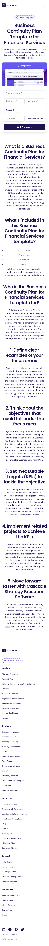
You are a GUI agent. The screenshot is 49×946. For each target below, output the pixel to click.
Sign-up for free (25, 623)
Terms (5, 934)
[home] (9, 5)
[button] (44, 5)
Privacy (13, 934)
